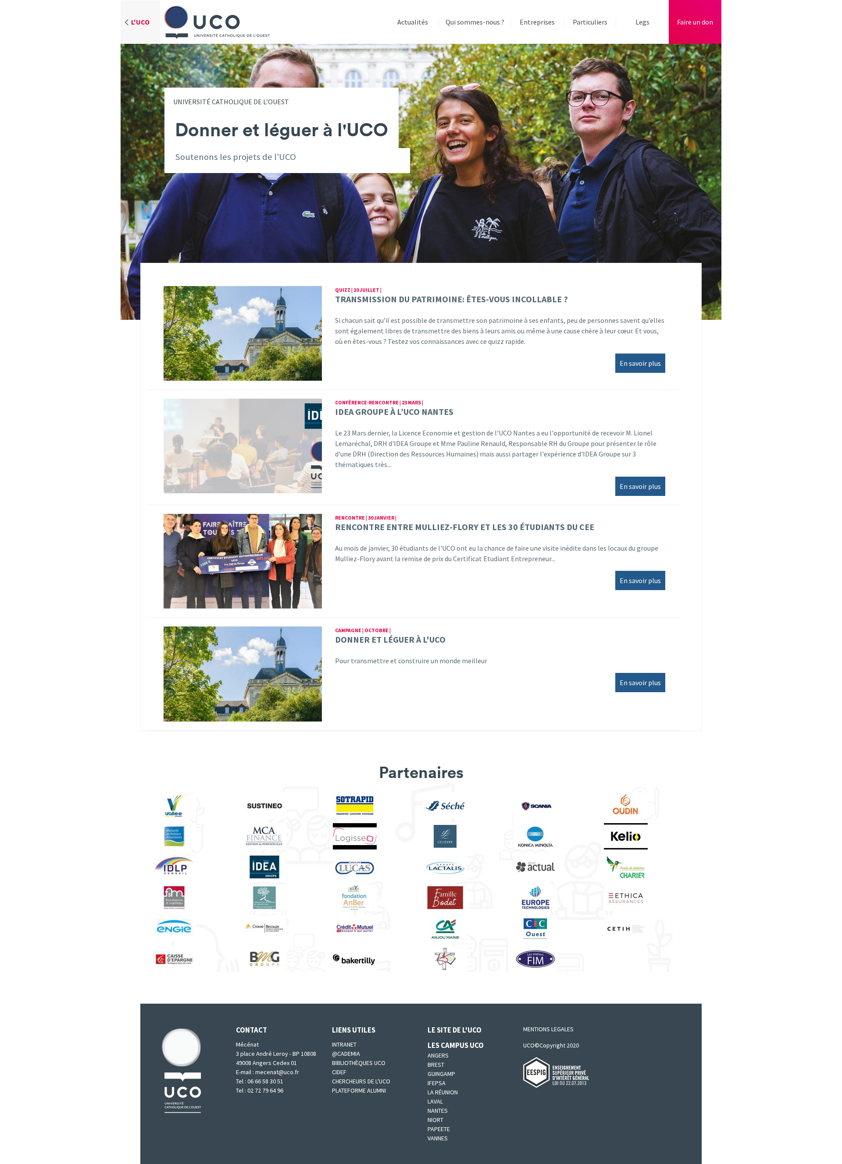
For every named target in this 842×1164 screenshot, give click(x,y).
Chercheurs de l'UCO (361, 1081)
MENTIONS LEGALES (548, 1029)
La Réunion (443, 1092)
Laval (435, 1101)
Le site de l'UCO (455, 1030)
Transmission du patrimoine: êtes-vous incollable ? (451, 299)
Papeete (439, 1129)
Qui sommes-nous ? (475, 22)
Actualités (412, 22)
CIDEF (339, 1072)
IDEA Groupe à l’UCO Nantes (394, 411)
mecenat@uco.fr (277, 1072)
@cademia (346, 1054)
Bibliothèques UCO (358, 1063)
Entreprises (537, 22)
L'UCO (140, 22)
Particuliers (590, 22)
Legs (642, 22)
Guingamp (441, 1074)
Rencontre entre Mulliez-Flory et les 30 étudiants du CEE (464, 526)
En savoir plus (640, 363)
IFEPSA (437, 1083)
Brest (436, 1064)
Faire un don (695, 22)
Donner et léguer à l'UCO (390, 639)
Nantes (438, 1110)
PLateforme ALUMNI (359, 1090)
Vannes (438, 1138)
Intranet (344, 1044)
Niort (435, 1120)
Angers (438, 1055)
